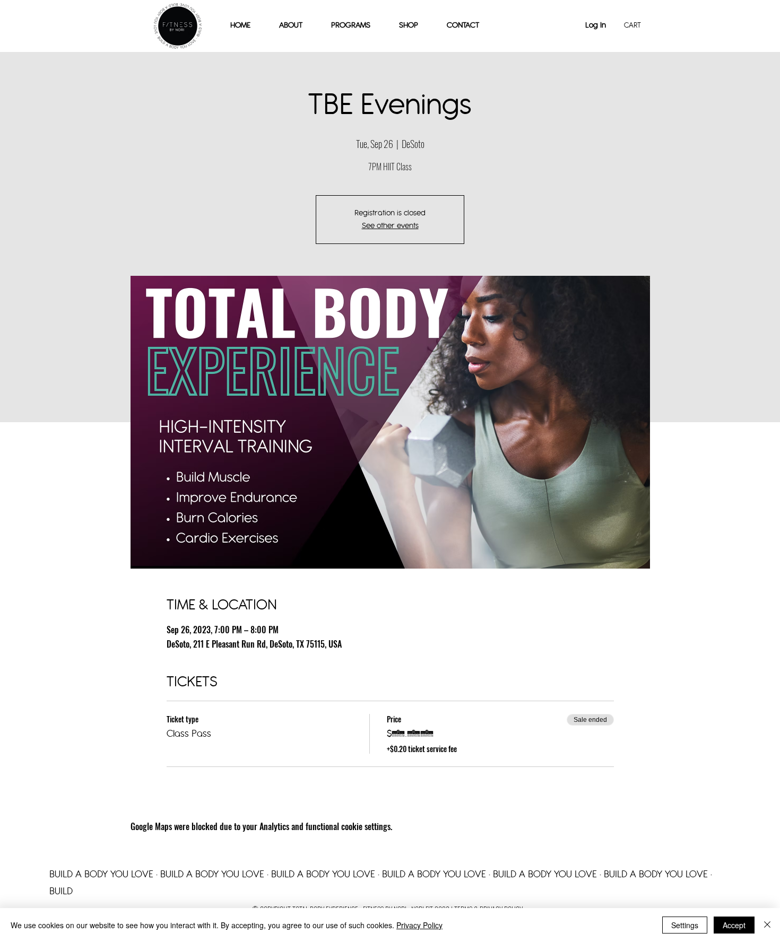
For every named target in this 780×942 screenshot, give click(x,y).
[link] (637, 25)
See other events (390, 226)
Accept (734, 925)
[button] (408, 25)
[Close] (767, 925)
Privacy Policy (419, 925)
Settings (684, 925)
